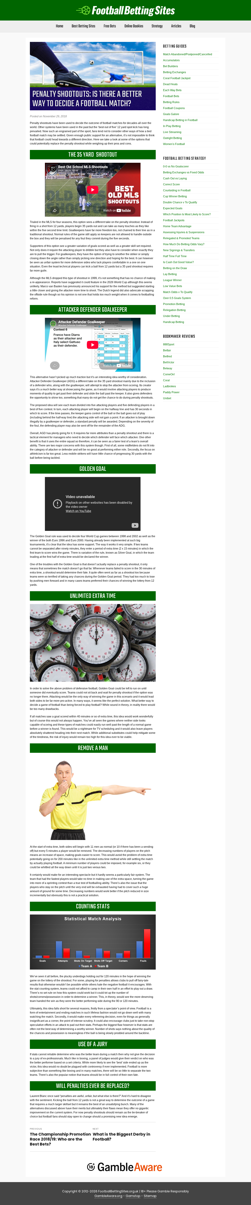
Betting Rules (171, 102)
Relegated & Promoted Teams (181, 238)
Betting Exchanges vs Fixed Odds (183, 172)
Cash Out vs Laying (175, 178)
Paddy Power (171, 392)
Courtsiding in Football (177, 190)
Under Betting (171, 316)
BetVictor (168, 362)
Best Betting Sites (83, 26)
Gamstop (133, 1196)
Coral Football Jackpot (176, 78)
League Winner (172, 280)
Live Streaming (172, 132)
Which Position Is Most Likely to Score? (187, 214)
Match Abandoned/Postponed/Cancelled (187, 54)
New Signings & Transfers (179, 250)
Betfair (167, 350)
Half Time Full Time (175, 256)
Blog (192, 26)
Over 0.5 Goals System (177, 298)
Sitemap (150, 1196)
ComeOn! (169, 374)
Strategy (157, 26)
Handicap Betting (173, 322)
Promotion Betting (174, 304)
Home (59, 26)
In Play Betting (172, 126)
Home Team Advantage (177, 226)
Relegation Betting (174, 310)
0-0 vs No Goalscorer (176, 166)
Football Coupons (174, 108)
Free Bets (110, 26)
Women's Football (174, 144)
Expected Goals (172, 208)
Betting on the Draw (175, 268)
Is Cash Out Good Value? (178, 262)
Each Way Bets (172, 90)
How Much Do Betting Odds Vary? (183, 244)
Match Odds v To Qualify (177, 292)
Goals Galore (171, 114)
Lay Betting (170, 274)
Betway (167, 368)
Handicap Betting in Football (180, 120)
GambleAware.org (108, 1196)
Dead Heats (170, 84)
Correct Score (171, 184)
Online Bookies (133, 26)
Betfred (167, 356)
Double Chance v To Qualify (180, 202)
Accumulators (171, 60)
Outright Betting (172, 138)
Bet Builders (170, 66)
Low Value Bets (172, 286)
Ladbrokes (169, 386)
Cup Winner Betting (175, 196)
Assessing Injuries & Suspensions (183, 232)
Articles (176, 26)
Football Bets (171, 96)
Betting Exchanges (174, 72)
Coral (166, 380)
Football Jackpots (173, 220)
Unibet (167, 398)
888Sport (168, 344)
